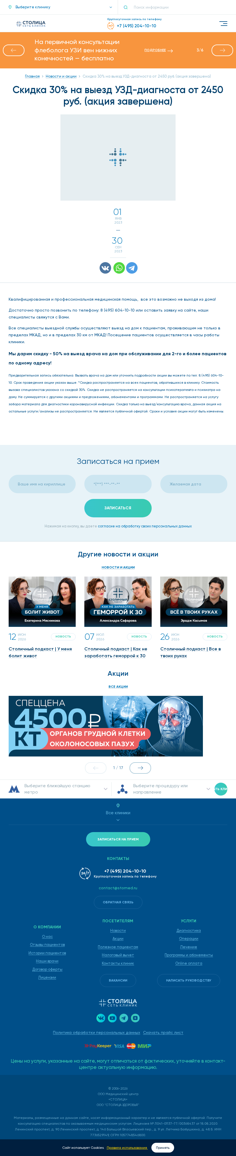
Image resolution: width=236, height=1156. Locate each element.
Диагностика (188, 930)
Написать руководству (188, 980)
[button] (60, 7)
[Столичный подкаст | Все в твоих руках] (193, 602)
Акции (118, 938)
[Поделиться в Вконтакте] (105, 268)
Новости (118, 930)
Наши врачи (47, 961)
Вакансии (118, 980)
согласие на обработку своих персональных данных (145, 526)
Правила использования (127, 1148)
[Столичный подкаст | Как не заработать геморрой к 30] (117, 602)
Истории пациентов (47, 953)
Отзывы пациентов (47, 944)
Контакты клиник (118, 963)
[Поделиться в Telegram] (132, 268)
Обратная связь (118, 902)
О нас (47, 936)
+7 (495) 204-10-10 (125, 871)
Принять (163, 1148)
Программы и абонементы (189, 955)
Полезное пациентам (118, 947)
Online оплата (188, 963)
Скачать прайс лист (163, 1032)
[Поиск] (128, 7)
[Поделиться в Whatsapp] (119, 268)
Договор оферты (47, 969)
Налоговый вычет (118, 955)
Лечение (188, 947)
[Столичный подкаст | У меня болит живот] (42, 602)
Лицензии (47, 977)
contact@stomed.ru (118, 888)
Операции (188, 938)
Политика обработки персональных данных (96, 1032)
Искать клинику (220, 789)
